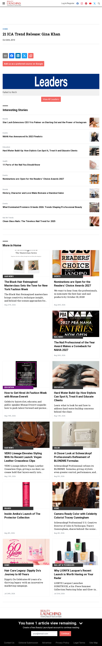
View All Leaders (51, 99)
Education (6, 147)
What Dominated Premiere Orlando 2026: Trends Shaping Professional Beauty (42, 207)
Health (5, 161)
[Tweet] (24, 55)
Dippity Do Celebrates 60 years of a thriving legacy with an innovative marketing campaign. (23, 582)
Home (5, 29)
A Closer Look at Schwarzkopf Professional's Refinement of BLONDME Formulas (73, 457)
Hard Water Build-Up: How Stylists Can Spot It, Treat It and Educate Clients (40, 150)
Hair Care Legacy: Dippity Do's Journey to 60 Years (22, 572)
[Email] (5, 55)
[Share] (11, 55)
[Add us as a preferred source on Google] (30, 55)
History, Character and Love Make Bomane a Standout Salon (33, 193)
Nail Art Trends (8, 218)
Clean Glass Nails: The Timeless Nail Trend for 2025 (29, 221)
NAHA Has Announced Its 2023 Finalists (22, 136)
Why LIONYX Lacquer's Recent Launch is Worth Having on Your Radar (73, 574)
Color (57, 448)
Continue (65, 633)
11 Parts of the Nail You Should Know (21, 164)
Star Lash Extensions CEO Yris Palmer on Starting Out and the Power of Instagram (44, 122)
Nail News (58, 337)
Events (5, 133)
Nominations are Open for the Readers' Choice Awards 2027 (33, 179)
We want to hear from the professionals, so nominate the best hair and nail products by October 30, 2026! (75, 293)
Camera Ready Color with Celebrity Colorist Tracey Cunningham (75, 515)
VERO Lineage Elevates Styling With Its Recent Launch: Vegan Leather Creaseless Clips (23, 457)
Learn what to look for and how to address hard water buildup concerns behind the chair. (74, 408)
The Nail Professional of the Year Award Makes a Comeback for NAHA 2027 (74, 346)
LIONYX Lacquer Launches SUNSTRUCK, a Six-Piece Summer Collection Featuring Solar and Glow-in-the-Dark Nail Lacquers (75, 586)
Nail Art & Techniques (64, 565)
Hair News (9, 276)
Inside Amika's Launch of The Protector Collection (22, 515)
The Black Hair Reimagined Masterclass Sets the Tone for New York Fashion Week (26, 285)
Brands (5, 119)
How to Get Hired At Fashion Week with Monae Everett (25, 394)
